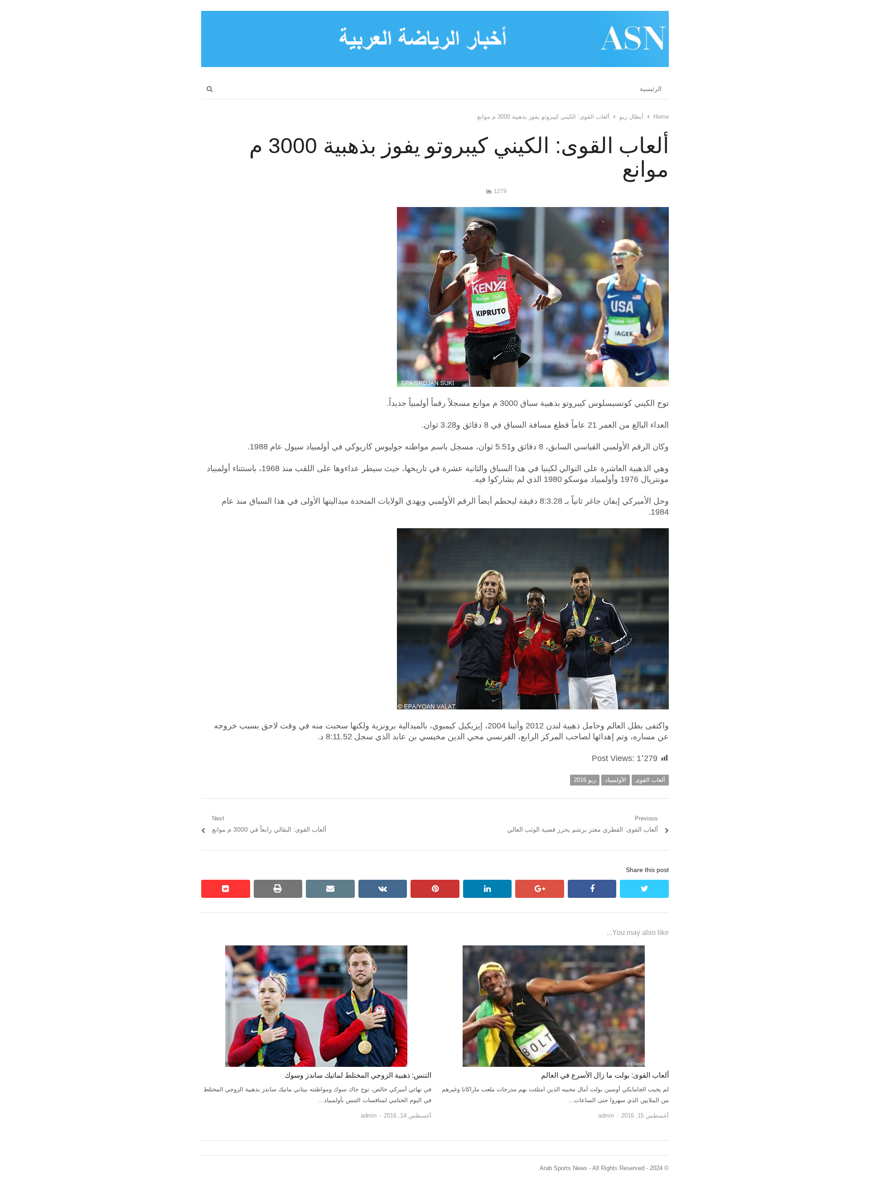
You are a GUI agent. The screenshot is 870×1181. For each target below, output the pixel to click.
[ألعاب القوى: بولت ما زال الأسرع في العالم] (554, 950)
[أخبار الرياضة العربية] (435, 39)
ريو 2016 (585, 779)
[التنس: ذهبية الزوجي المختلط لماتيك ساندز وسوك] (316, 950)
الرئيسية (651, 88)
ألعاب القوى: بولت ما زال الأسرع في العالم (605, 1075)
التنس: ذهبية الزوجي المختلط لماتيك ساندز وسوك (358, 1075)
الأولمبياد (615, 779)
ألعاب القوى (650, 779)
